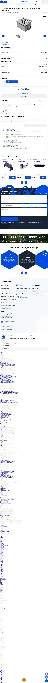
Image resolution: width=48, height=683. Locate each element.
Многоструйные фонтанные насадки (6, 510)
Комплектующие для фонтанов (5, 518)
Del (0, 575)
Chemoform (2, 568)
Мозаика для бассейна (4, 421)
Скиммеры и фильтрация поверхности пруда (8, 450)
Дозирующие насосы (4, 378)
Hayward (1, 597)
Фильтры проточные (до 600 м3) (6, 453)
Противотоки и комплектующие (5, 414)
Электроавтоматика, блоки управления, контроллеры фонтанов (11, 524)
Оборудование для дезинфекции (6, 375)
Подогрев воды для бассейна (5, 368)
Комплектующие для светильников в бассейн (8, 397)
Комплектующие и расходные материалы (7, 365)
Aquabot (1, 548)
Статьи (21, 349)
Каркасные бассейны (4, 526)
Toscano (1, 650)
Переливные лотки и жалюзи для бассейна (7, 431)
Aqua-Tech (2, 547)
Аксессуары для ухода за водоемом (6, 468)
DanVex (1, 574)
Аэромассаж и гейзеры (4, 417)
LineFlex (1, 612)
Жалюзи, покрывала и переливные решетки (8, 430)
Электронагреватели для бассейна (6, 369)
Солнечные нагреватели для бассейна (7, 372)
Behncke (1, 560)
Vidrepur (1, 655)
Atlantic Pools (2, 555)
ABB (0, 539)
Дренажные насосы (3, 456)
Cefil (1, 566)
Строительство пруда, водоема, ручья (7, 471)
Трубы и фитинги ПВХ (3, 440)
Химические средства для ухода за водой (7, 400)
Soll (0, 644)
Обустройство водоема (4, 483)
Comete (1, 569)
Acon (1, 540)
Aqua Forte (2, 544)
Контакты (16, 349)
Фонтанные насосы (3, 495)
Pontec (1, 628)
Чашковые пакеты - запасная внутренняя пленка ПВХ (9, 533)
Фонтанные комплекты (4, 501)
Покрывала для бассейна (4, 531)
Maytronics (2, 617)
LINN (1, 613)
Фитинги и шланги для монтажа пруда (6, 476)
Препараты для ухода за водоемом (6, 466)
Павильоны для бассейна (4, 426)
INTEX (1, 603)
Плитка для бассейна (4, 422)
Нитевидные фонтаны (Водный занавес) (7, 511)
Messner (1, 618)
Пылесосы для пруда (3, 465)
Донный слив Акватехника (5, 121)
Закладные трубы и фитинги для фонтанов (7, 519)
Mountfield (2, 620)
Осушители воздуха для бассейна (6, 443)
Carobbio (1, 564)
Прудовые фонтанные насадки (5, 513)
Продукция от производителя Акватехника (28, 119)
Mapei (1, 615)
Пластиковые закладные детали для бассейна (8, 393)
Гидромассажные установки (5, 416)
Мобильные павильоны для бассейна (6, 427)
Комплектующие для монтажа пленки (7, 477)
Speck (1, 645)
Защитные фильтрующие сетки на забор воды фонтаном (10, 521)
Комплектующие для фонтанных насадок (7, 509)
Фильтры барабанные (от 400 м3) (6, 454)
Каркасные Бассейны (4, 528)
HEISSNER (2, 598)
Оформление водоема (4, 479)
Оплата (7, 349)
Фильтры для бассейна (4, 363)
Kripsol (1, 610)
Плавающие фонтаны (4, 500)
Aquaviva (1, 552)
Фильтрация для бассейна (4, 362)
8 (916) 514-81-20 (7, 345)
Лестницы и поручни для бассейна (6, 385)
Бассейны (2, 355)
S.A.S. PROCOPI (2, 637)
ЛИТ (0, 666)
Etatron (1, 584)
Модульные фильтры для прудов (6, 455)
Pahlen (1, 625)
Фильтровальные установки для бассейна (7, 364)
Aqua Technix (2, 546)
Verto (38, 349)
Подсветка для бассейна (4, 395)
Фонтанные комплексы (4, 497)
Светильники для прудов (4, 481)
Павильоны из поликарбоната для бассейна (8, 428)
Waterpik (1, 658)
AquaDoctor (2, 549)
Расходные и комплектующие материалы (7, 382)
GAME (1, 594)
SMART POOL (2, 643)
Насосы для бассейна (4, 358)
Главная (1, 353)
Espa (1, 583)
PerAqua (1, 626)
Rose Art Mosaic (3, 635)
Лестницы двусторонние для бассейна (7, 386)
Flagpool (1, 590)
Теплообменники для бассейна (5, 370)
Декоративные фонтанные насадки (6, 508)
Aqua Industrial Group (4, 545)
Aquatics (1, 551)
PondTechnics (2, 627)
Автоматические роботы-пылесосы (6, 405)
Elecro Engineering (3, 579)
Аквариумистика (3, 488)
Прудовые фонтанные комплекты (6, 485)
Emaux (1, 580)
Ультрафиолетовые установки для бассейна (8, 376)
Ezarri (1, 585)
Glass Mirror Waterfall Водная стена (6, 507)
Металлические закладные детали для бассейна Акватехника (12, 120)
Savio (1, 639)
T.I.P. (1, 649)
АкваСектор (2, 662)
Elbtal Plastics (2, 578)
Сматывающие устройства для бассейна (7, 433)
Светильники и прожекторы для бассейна (7, 396)
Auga (1, 556)
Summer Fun (2, 647)
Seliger (1, 642)
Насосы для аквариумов (4, 490)
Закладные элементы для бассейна (19, 121)
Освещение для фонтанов (4, 515)
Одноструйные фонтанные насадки (6, 512)
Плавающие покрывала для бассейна (6, 432)
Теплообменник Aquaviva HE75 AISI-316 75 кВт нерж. (38, 175)
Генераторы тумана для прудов (5, 484)
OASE (1, 623)
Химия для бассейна (3, 401)
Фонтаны (1, 492)
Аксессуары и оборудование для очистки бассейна (9, 404)
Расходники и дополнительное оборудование (8, 373)
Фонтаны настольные (4, 502)
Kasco (1, 606)
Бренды (11, 349)
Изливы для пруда (3, 474)
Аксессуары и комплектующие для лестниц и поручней (10, 388)
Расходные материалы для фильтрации (7, 457)
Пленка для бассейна (4, 420)
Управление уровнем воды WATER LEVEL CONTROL (9, 523)
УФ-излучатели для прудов (5, 450)
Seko (1, 641)
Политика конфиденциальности (29, 349)
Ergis (1, 582)
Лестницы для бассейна (4, 385)
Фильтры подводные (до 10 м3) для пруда (7, 451)
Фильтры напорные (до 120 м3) (5, 452)
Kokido (1, 609)
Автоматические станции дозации (6, 377)
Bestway (1, 561)
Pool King (1, 629)
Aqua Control (2, 543)
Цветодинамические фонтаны (5, 503)
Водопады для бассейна (4, 415)
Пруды (1, 445)
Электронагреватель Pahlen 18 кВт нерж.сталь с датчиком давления (23, 175)
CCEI (1, 565)
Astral (1, 554)
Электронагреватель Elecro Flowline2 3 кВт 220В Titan (7, 175)
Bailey (1, 558)
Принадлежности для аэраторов (6, 462)
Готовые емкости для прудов (5, 475)
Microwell (1, 619)
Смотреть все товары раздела (6, 317)
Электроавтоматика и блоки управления (7, 437)
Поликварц (2, 668)
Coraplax (1, 571)
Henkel (1, 599)
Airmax (1, 541)
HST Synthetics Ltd (3, 600)
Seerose (1, 640)
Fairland (1, 587)
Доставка (2, 349)
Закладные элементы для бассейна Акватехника (34, 120)
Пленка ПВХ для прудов (4, 473)
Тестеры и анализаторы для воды (6, 467)
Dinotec (1, 576)
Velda (1, 654)
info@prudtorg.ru (17, 343)
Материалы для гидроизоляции (5, 423)
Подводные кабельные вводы (5, 522)
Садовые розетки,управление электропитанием (9, 480)
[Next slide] (44, 36)
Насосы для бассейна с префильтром (7, 359)
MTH (1, 621)
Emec (1, 581)
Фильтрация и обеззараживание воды (7, 448)
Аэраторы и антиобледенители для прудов (8, 461)
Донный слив (41, 119)
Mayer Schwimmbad (3, 616)
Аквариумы (2, 489)
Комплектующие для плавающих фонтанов (7, 498)
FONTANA (1, 592)
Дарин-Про (2, 664)
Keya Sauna (2, 607)
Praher (1, 631)
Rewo (1, 634)
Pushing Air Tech (3, 632)
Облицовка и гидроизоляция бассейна (7, 419)
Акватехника (2, 663)
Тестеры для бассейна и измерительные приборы (9, 402)
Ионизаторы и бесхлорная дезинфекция (7, 381)
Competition (2, 570)
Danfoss (1, 573)
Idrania (1, 602)
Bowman (1, 562)
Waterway (2, 660)
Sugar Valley (2, 646)
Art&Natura (2, 553)
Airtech (1, 542)
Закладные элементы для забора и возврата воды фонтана (11, 520)
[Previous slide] (3, 36)
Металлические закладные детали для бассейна (25, 4)
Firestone (1, 589)
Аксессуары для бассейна (4, 408)
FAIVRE (1, 588)
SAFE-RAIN (2, 638)
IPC (0, 604)
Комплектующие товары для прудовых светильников (9, 482)
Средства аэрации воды (4, 460)
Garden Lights (2, 595)
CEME (1, 567)
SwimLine (1, 648)
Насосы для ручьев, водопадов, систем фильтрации (9, 449)
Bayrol (1, 559)
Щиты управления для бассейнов (6, 438)
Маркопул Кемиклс (3, 667)
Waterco (1, 657)
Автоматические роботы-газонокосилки (7, 409)
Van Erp (1, 652)
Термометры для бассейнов (5, 407)
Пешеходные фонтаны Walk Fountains (7, 499)
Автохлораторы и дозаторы (5, 379)
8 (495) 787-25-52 (7, 343)
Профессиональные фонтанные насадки (7, 506)
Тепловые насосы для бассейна (5, 371)
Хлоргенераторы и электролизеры (6, 380)
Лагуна (1, 665)
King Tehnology (2, 608)
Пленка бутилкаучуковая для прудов (6, 472)
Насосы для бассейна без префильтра (7, 360)
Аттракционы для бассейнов (5, 413)
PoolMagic (2, 630)
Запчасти (1, 434)
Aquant (1, 550)
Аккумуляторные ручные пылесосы (6, 410)
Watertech (2, 659)
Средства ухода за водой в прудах (6, 464)
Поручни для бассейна (4, 387)
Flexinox (1, 591)
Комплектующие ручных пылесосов (6, 406)
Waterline (1, 657)
